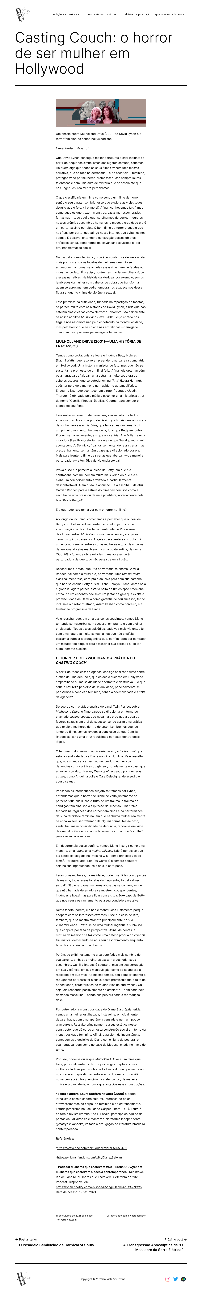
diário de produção (138, 14)
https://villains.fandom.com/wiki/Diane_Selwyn (89, 1157)
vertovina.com (68, 1219)
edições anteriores (66, 14)
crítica (111, 14)
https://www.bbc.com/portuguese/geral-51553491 (92, 1148)
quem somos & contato (171, 14)
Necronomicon (138, 1215)
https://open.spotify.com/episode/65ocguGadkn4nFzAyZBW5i (99, 1187)
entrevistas (96, 14)
